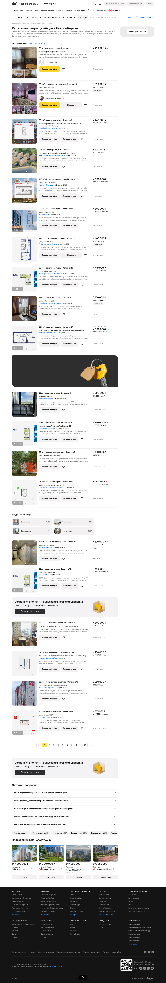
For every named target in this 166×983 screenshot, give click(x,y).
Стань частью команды (46, 952)
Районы (130, 901)
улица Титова (44, 715)
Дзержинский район (48, 895)
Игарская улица (44, 396)
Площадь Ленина (105, 898)
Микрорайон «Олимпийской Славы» (52, 155)
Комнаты (15, 927)
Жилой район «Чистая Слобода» (51, 274)
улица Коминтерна (46, 212)
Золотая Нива (104, 905)
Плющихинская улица (20, 905)
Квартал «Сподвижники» (48, 333)
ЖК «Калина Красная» (47, 688)
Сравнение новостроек (136, 911)
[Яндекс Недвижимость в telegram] (152, 952)
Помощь (106, 952)
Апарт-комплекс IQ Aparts (48, 244)
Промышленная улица (20, 908)
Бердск (72, 927)
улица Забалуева (45, 301)
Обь (40, 572)
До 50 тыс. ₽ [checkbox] (36, 374)
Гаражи (14, 937)
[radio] (49, 745)
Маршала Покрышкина (107, 911)
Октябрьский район (48, 911)
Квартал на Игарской (46, 399)
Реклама (32, 952)
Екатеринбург (75, 905)
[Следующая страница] (91, 745)
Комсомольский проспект (21, 898)
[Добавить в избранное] (63, 69)
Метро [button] (130, 17)
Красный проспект (105, 908)
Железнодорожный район (50, 905)
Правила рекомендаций (91, 952)
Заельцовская (104, 895)
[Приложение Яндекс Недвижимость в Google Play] (144, 968)
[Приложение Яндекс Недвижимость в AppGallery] (148, 968)
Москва (72, 895)
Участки (15, 931)
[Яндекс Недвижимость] (26, 3)
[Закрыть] (153, 17)
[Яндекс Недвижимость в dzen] (149, 952)
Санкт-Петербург (76, 898)
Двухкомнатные (47, 934)
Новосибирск (44, 52)
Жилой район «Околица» (48, 428)
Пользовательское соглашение (68, 952)
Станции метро (133, 898)
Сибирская (102, 901)
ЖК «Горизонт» (44, 214)
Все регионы (132, 895)
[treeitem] (18, 10)
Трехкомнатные (46, 931)
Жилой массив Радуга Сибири (50, 303)
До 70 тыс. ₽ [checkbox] (51, 374)
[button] (100, 4)
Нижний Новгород (76, 911)
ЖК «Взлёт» (43, 575)
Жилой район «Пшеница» (48, 128)
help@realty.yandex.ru (56, 966)
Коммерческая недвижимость (23, 924)
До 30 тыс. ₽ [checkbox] (21, 374)
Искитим (73, 931)
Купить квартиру (133, 924)
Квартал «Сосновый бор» (48, 658)
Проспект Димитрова (20, 911)
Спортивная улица (45, 271)
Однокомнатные (47, 924)
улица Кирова (44, 242)
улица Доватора (45, 88)
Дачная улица (17, 895)
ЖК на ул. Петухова (46, 547)
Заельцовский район (48, 901)
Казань (72, 908)
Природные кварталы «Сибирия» (51, 487)
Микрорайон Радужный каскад (52, 908)
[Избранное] (95, 4)
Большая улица (48, 572)
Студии (43, 937)
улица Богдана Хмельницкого (50, 485)
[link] (150, 4)
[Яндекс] (150, 978)
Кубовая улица (17, 901)
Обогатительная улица (69, 626)
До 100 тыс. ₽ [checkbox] (67, 374)
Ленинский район (47, 898)
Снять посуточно (105, 924)
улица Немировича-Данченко (50, 455)
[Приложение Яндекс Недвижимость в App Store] (140, 968)
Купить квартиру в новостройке (139, 927)
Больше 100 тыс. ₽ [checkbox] (24, 381)
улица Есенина (44, 183)
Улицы (129, 905)
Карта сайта (116, 952)
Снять (101, 927)
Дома (14, 934)
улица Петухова (45, 545)
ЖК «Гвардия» (44, 717)
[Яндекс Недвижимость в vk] (145, 952)
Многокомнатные (47, 927)
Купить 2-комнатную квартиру (138, 931)
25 (85, 745)
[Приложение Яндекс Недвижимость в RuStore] (152, 968)
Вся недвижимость (19, 952)
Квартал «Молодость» (47, 185)
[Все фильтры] (14, 17)
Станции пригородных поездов (138, 908)
